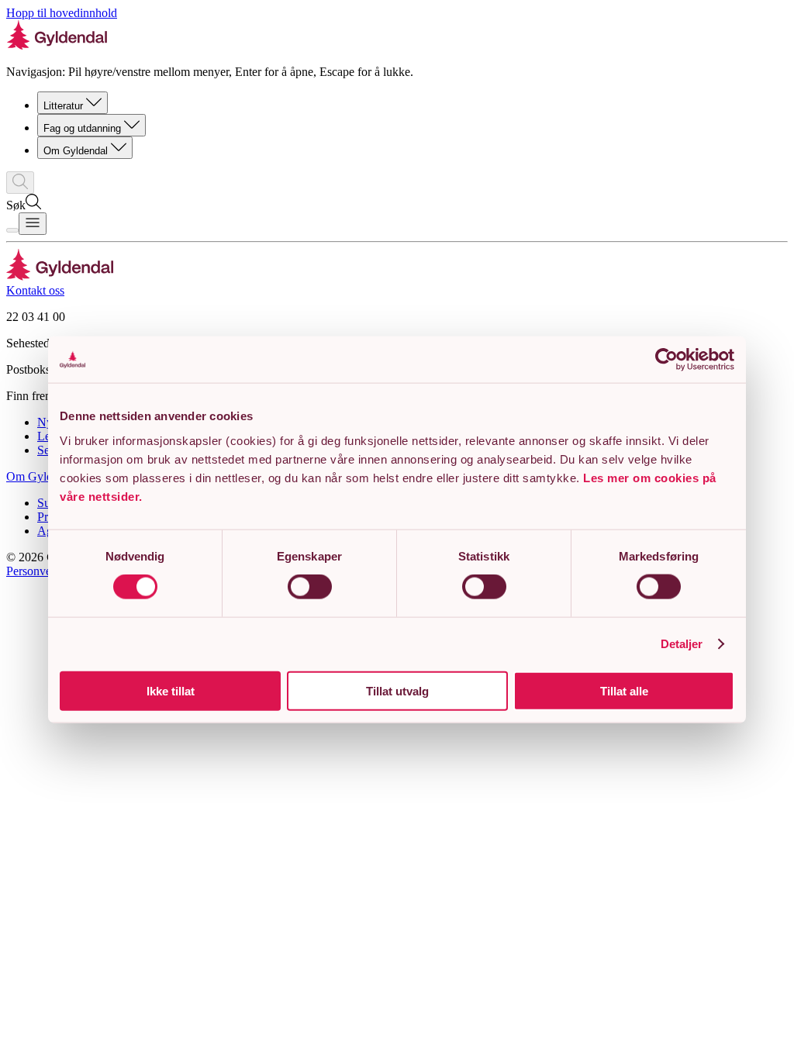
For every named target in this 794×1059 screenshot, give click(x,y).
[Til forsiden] (60, 276)
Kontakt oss (35, 290)
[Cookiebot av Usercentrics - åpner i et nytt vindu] (666, 359)
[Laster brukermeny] (12, 230)
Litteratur (63, 106)
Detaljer (682, 643)
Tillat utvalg (397, 690)
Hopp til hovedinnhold (61, 12)
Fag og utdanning (82, 128)
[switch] (310, 586)
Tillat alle (624, 690)
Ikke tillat (171, 690)
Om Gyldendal (75, 151)
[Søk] (20, 182)
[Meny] (33, 223)
